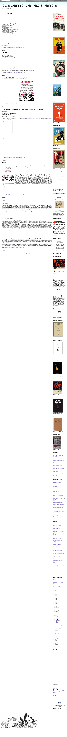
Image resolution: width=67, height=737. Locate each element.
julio (56, 614)
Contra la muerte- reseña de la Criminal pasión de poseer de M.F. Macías (58, 496)
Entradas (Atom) (28, 253)
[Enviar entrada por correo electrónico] (23, 47)
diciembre (56, 607)
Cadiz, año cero (55, 471)
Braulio (3, 200)
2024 (55, 591)
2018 (55, 598)
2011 (55, 636)
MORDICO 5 (4, 163)
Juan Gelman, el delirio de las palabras (59, 515)
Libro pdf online (55, 486)
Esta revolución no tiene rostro (58, 507)
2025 (55, 590)
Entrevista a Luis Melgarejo (57, 506)
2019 (55, 597)
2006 (55, 643)
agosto (56, 612)
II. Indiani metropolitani (56, 581)
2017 (55, 599)
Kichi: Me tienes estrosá (57, 467)
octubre (56, 610)
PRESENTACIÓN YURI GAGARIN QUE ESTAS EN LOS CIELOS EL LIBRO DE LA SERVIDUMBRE (22, 109)
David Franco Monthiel (22, 119)
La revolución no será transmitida (58, 516)
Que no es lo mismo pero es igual (58, 553)
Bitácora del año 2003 (56, 528)
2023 (55, 593)
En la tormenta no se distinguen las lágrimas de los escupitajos (58, 461)
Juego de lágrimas (56, 546)
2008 (55, 640)
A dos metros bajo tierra (57, 525)
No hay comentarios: (19, 47)
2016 (55, 601)
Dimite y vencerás (56, 462)
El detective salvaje (56, 500)
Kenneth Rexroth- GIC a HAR (8, 14)
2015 (55, 602)
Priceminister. (40, 212)
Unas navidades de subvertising (58, 560)
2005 (55, 644)
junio (56, 615)
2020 (55, 595)
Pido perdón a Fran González (57, 464)
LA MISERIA (4, 53)
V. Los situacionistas (56, 586)
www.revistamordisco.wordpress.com (10, 192)
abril (56, 618)
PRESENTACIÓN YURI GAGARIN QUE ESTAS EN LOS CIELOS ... (58, 628)
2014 (55, 603)
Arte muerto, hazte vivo (57, 482)
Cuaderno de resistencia (29, 5)
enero (56, 635)
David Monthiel (56, 279)
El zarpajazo (55, 470)
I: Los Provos (55, 579)
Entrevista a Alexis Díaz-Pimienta (58, 504)
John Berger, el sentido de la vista (58, 511)
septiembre (57, 611)
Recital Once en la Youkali (57, 491)
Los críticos (55, 475)
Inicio (27, 250)
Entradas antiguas (48, 250)
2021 (55, 594)
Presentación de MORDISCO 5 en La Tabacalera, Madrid (14, 78)
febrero (56, 633)
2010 (55, 638)
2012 (55, 606)
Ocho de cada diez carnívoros (57, 550)
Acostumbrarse (55, 526)
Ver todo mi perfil (56, 305)
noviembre (57, 608)
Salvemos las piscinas (56, 556)
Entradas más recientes (6, 250)
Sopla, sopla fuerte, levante (57, 465)
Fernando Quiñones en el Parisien (58, 468)
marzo (56, 619)
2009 (55, 639)
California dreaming (56, 529)
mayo (56, 616)
